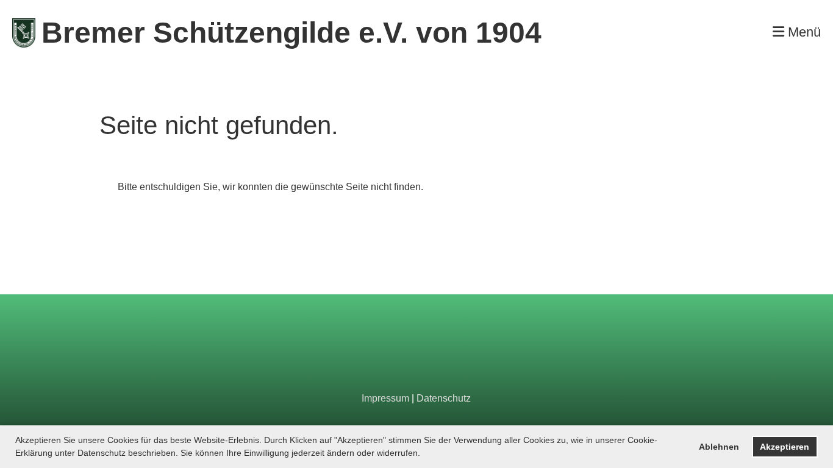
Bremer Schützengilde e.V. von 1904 (291, 32)
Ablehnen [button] (719, 447)
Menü (802, 32)
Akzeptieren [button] (784, 447)
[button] (424, 454)
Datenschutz (443, 398)
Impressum (385, 398)
